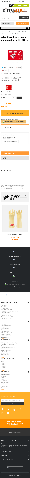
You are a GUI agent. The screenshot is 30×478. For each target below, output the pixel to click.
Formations (3, 363)
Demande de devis (6, 1)
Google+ (19, 67)
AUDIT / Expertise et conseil (7, 361)
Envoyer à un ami (7, 73)
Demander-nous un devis (15, 432)
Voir (2, 370)
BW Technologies (5, 382)
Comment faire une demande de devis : (10, 119)
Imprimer (18, 73)
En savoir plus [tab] (8, 153)
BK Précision (4, 380)
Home (5, 32)
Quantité (4, 98)
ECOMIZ (18, 475)
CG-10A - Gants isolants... (15, 234)
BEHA (2, 377)
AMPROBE (3, 376)
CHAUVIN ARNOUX (5, 385)
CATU (2, 383)
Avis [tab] (4, 158)
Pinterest (5, 70)
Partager (11, 67)
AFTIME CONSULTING (6, 375)
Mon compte (5, 455)
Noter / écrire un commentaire (10, 141)
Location (3, 364)
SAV (2, 369)
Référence (3, 92)
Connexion (7, 23)
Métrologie (3, 366)
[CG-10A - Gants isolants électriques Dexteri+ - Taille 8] (15, 218)
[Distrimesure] (15, 10)
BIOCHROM (3, 379)
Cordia (2, 388)
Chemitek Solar (4, 386)
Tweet (4, 67)
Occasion (3, 367)
